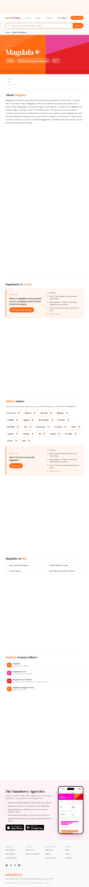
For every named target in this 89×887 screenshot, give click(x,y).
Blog (67, 850)
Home (8, 32)
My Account (50, 858)
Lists (28, 18)
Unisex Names (11, 858)
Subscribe (77, 18)
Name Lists (30, 850)
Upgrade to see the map (21, 310)
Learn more (55, 314)
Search (78, 26)
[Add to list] (37, 52)
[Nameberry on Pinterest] (15, 865)
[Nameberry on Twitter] (7, 865)
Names (17, 18)
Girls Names (10, 850)
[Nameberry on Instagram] (19, 865)
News (38, 18)
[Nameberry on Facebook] (11, 865)
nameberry (14, 874)
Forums (48, 18)
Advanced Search (32, 854)
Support (47, 883)
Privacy (27, 883)
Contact (68, 858)
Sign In (64, 18)
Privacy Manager (37, 883)
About (68, 854)
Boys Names (10, 854)
